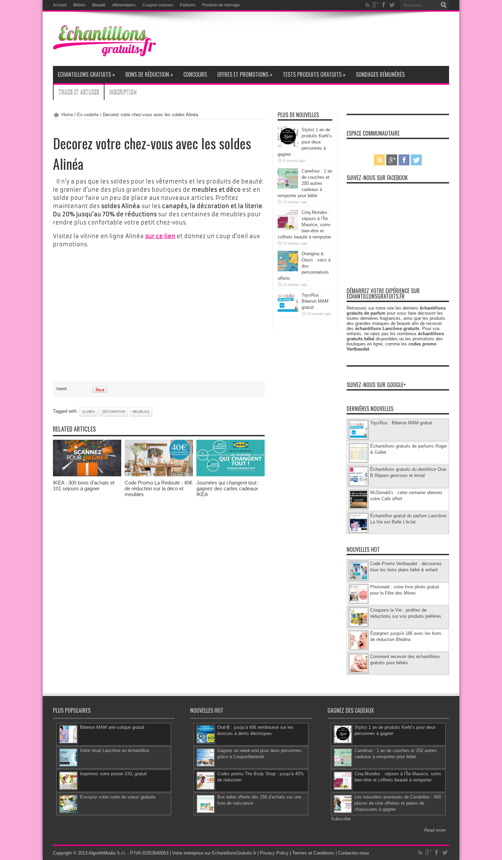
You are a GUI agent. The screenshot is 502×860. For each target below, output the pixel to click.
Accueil (60, 5)
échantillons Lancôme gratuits (387, 328)
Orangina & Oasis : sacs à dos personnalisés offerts (304, 266)
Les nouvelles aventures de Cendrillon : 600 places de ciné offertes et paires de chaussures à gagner (397, 803)
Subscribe (341, 818)
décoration (113, 411)
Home (67, 114)
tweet (61, 388)
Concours (195, 74)
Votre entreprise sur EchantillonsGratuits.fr (214, 853)
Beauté (99, 5)
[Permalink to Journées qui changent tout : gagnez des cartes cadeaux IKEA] (230, 474)
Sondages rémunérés (380, 74)
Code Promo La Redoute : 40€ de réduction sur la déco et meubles (158, 488)
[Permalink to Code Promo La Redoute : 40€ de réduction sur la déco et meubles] (159, 474)
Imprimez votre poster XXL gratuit (113, 773)
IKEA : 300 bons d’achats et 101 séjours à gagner (83, 485)
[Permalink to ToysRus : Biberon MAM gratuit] (288, 311)
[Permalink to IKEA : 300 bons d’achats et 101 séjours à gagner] (87, 474)
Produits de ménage (221, 5)
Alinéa (88, 411)
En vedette (88, 114)
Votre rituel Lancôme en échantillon (114, 750)
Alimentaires (124, 5)
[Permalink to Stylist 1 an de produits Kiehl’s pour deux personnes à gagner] (288, 145)
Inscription (123, 91)
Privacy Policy (274, 853)
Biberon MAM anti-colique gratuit (112, 727)
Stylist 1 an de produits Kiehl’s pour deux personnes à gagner (305, 142)
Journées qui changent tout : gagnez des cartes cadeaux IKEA (227, 488)
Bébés (79, 5)
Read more (435, 830)
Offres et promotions (245, 74)
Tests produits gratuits (314, 74)
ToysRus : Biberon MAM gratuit (315, 301)
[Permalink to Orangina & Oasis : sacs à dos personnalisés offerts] (288, 269)
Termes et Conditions (313, 853)
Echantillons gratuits (86, 74)
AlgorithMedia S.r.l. (107, 853)
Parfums (187, 5)
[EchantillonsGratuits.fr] (104, 54)
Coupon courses (157, 5)
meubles (141, 411)
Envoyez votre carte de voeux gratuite (117, 797)
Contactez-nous (353, 853)
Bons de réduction (149, 74)
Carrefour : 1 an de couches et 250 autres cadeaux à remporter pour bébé (305, 183)
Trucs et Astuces (78, 91)
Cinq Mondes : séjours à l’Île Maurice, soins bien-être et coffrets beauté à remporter (304, 225)
